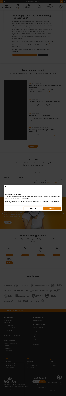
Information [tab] (33, 189)
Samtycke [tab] (13, 189)
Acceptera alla (52, 208)
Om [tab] (52, 189)
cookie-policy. (14, 202)
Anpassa (32, 208)
